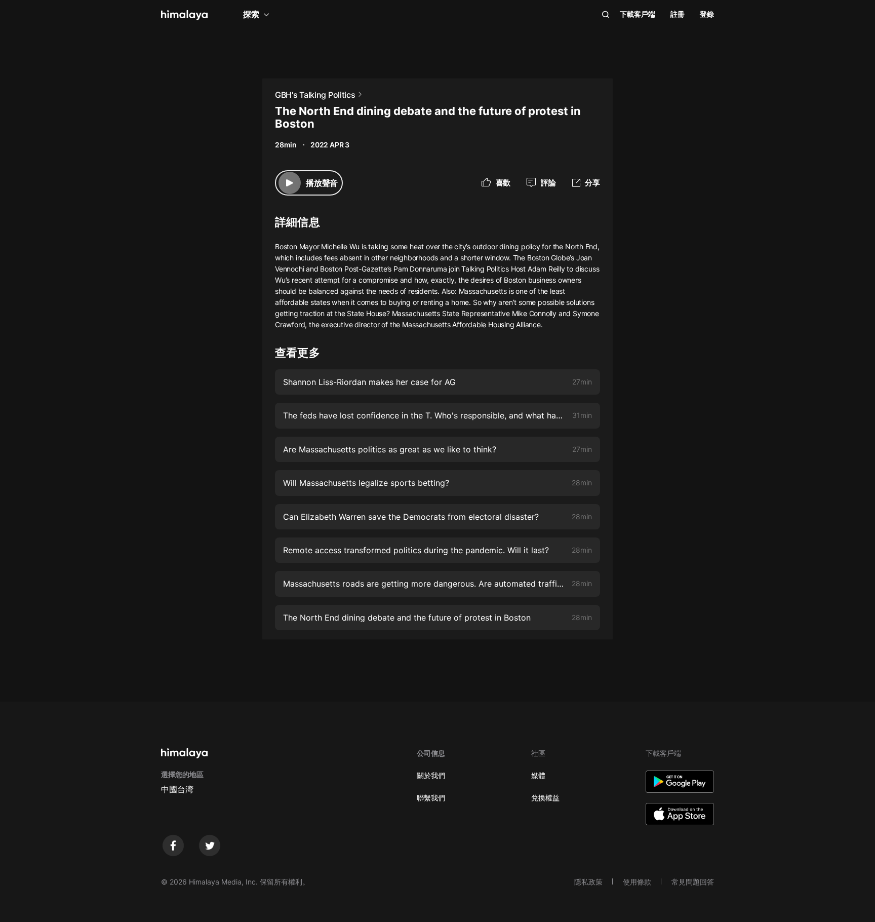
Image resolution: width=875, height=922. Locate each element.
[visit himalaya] (184, 15)
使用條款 (637, 881)
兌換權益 (545, 797)
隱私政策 (588, 881)
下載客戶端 (637, 14)
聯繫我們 (431, 797)
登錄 (707, 14)
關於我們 (431, 775)
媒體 (538, 775)
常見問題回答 (692, 881)
